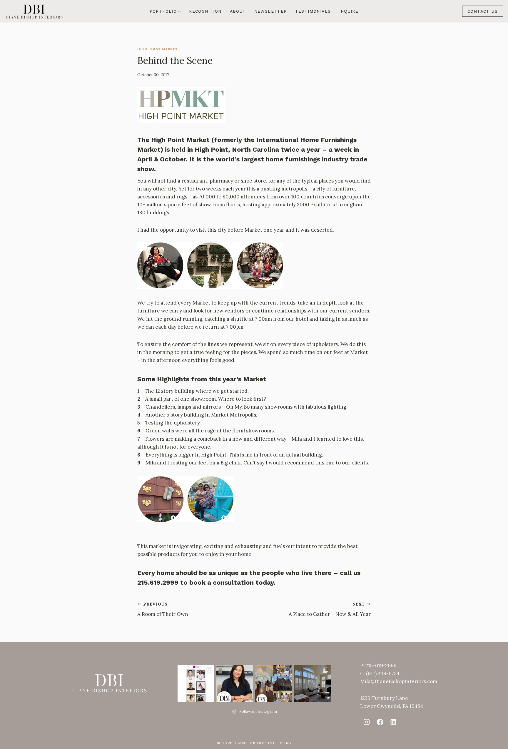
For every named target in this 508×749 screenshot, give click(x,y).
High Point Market (157, 49)
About (238, 11)
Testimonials (313, 11)
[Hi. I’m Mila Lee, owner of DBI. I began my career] (234, 683)
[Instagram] (366, 721)
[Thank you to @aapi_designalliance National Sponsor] (196, 683)
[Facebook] (379, 721)
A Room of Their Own (162, 609)
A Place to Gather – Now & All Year (330, 609)
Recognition (205, 11)
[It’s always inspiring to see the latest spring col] (273, 683)
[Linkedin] (393, 721)
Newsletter (270, 11)
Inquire (349, 11)
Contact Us (482, 11)
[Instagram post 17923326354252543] (312, 683)
